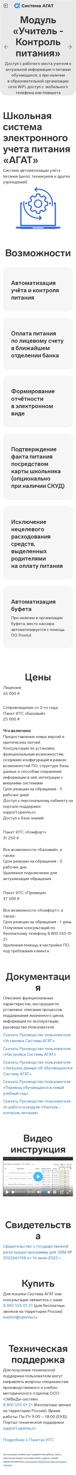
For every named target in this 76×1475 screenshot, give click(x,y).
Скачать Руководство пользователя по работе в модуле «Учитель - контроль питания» (37, 1107)
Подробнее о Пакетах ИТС (28, 1439)
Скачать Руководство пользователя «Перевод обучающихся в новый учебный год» (37, 1087)
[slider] (19, 1192)
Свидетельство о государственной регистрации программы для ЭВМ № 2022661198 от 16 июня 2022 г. (37, 1252)
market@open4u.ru (20, 1317)
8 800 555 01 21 (18, 1305)
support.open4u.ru (19, 1428)
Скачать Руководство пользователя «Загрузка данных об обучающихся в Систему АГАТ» (38, 1068)
